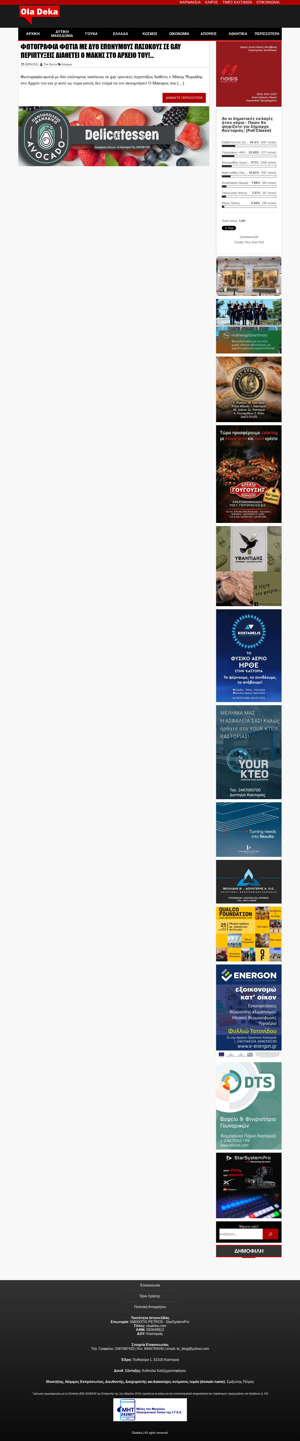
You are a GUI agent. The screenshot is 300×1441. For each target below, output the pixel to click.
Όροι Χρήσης (150, 1296)
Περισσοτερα (267, 34)
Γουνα (91, 34)
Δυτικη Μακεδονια (62, 34)
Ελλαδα (120, 34)
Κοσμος (150, 34)
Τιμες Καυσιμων (237, 2)
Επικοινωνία (150, 1285)
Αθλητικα (238, 34)
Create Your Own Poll (249, 242)
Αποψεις (209, 34)
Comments (249, 237)
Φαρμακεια (190, 2)
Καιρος (211, 2)
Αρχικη (33, 34)
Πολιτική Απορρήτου (150, 1307)
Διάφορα (66, 64)
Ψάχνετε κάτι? (249, 1226)
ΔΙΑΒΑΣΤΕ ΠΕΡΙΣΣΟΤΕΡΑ (184, 97)
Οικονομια (179, 34)
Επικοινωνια (268, 2)
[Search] (270, 1234)
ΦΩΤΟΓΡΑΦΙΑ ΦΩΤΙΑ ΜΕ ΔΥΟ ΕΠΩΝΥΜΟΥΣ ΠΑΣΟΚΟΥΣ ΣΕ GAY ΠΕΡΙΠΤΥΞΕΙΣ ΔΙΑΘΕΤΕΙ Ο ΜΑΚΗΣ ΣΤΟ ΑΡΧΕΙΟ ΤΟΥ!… (101, 50)
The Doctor (50, 64)
